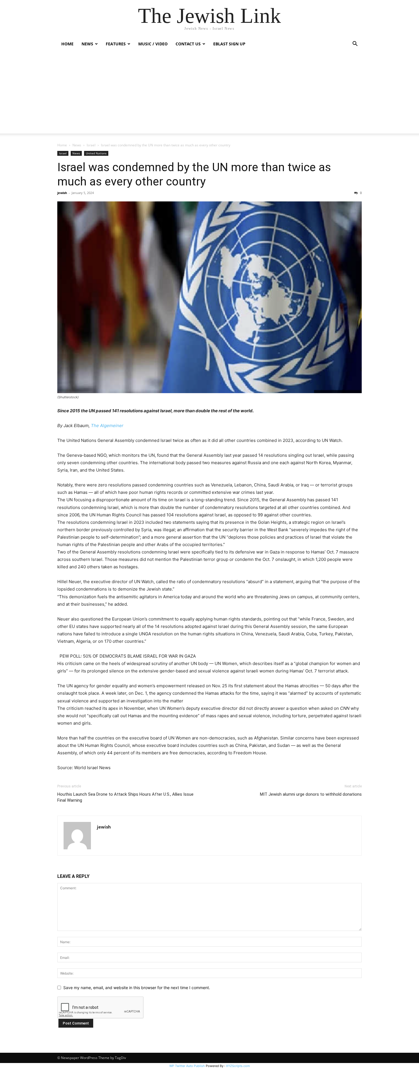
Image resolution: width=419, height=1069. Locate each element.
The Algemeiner (107, 425)
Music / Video (153, 44)
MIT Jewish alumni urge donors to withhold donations (311, 794)
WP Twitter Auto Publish (187, 1066)
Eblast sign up (229, 44)
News (76, 145)
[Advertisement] (209, 94)
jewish (62, 193)
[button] (355, 44)
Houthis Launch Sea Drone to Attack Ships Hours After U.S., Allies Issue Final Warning (125, 797)
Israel (91, 145)
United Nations (96, 153)
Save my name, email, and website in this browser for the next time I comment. (136, 987)
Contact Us (188, 44)
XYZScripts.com (238, 1066)
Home (67, 44)
